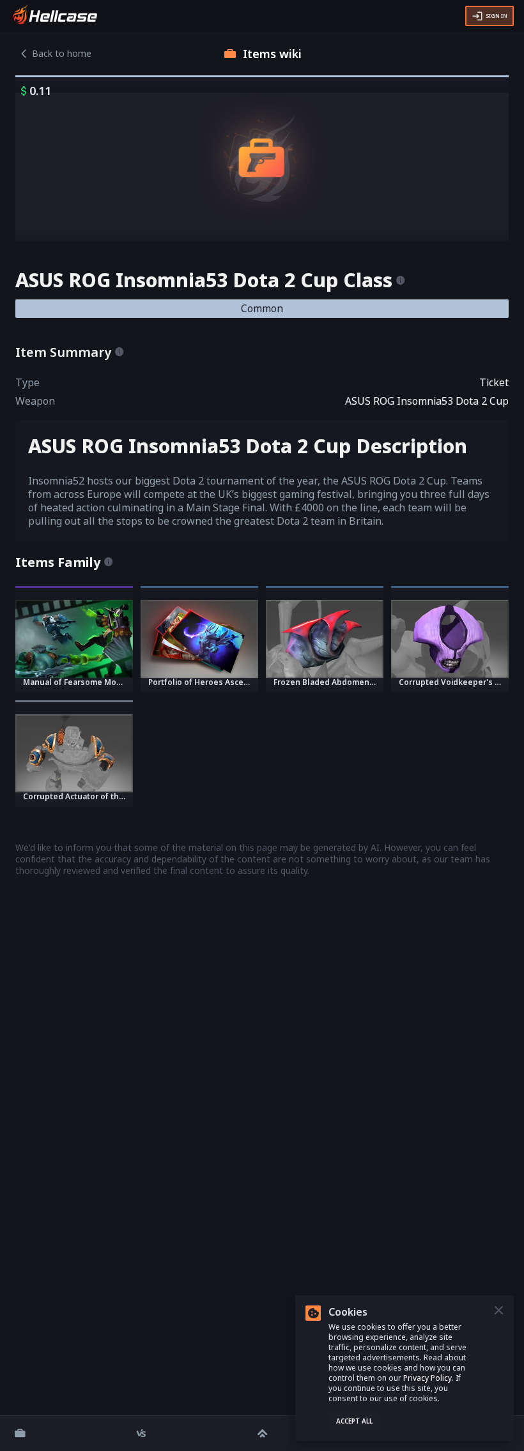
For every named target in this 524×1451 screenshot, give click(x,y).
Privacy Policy (427, 1377)
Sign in (496, 15)
